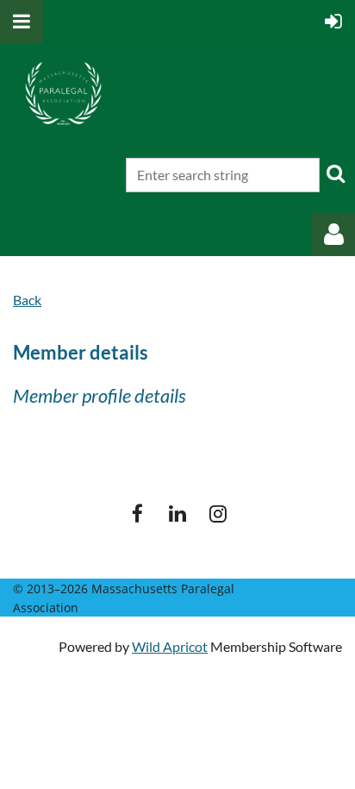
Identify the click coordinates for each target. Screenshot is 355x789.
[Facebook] (137, 513)
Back (27, 299)
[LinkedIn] (178, 513)
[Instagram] (218, 513)
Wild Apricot (170, 646)
